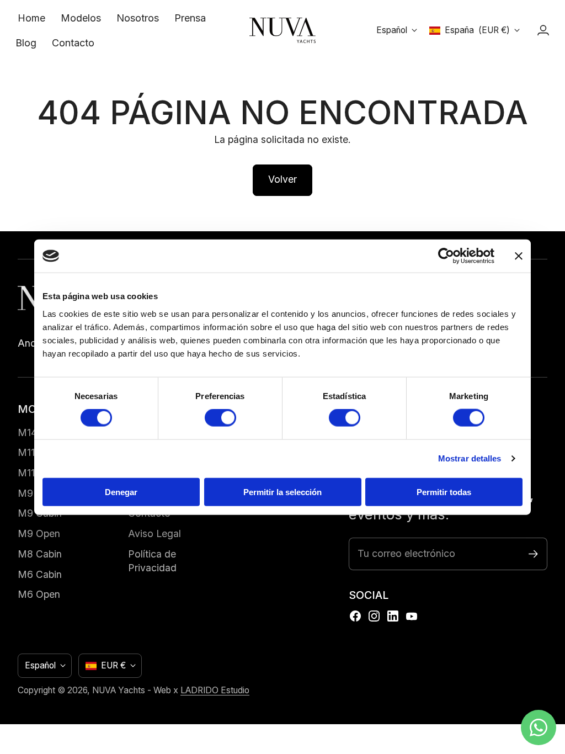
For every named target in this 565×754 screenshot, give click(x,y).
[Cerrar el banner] (519, 256)
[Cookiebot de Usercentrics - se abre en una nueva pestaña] (446, 256)
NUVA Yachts (118, 690)
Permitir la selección (282, 491)
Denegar (121, 491)
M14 (27, 432)
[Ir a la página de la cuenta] (543, 30)
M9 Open (39, 533)
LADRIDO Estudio (214, 690)
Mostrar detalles (470, 458)
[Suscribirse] (533, 554)
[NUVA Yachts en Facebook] (355, 616)
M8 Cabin (40, 554)
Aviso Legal (154, 533)
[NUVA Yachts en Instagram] (374, 616)
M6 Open (39, 594)
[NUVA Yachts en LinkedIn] (392, 616)
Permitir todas (444, 491)
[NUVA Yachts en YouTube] (411, 616)
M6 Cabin (40, 574)
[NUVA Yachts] (282, 30)
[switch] (220, 418)
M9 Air (33, 493)
